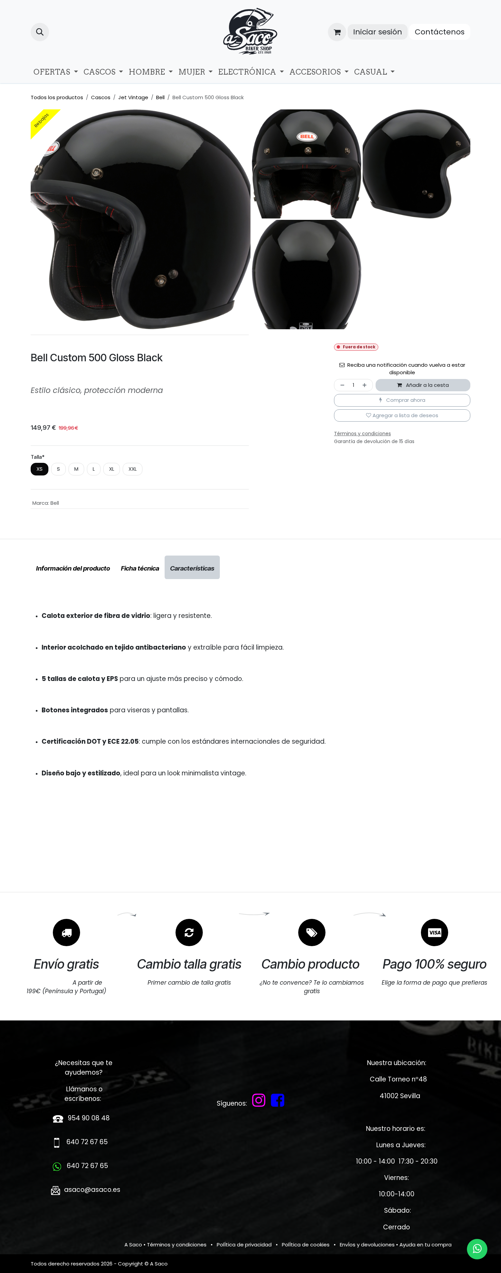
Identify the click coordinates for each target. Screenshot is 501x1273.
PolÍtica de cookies (306, 1244)
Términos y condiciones (177, 1244)
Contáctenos (440, 32)
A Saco (133, 1244)
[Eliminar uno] (341, 385)
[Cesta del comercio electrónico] (337, 32)
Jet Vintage (133, 97)
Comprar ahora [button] (405, 400)
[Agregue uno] (366, 385)
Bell (160, 97)
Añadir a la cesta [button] (427, 385)
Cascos (100, 97)
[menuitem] (56, 72)
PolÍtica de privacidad (244, 1244)
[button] (40, 32)
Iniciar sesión (377, 32)
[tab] (73, 567)
